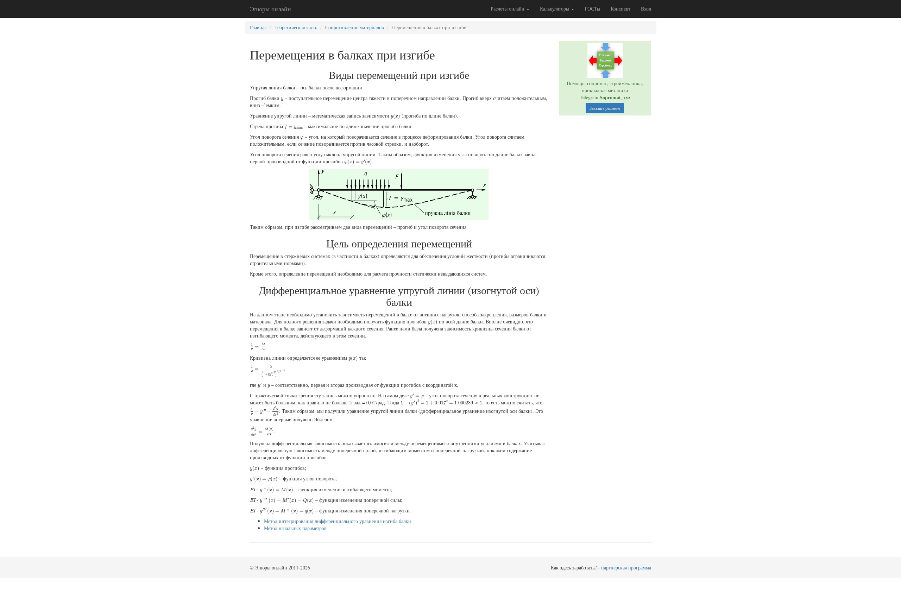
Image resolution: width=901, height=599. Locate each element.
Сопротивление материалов (354, 27)
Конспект (620, 8)
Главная (258, 27)
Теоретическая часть (296, 27)
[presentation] (282, 99)
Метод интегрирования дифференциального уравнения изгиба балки (337, 521)
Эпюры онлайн (270, 9)
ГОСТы (592, 8)
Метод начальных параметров (295, 528)
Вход (646, 8)
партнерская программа (626, 567)
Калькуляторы (555, 8)
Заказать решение (605, 108)
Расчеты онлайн (508, 8)
